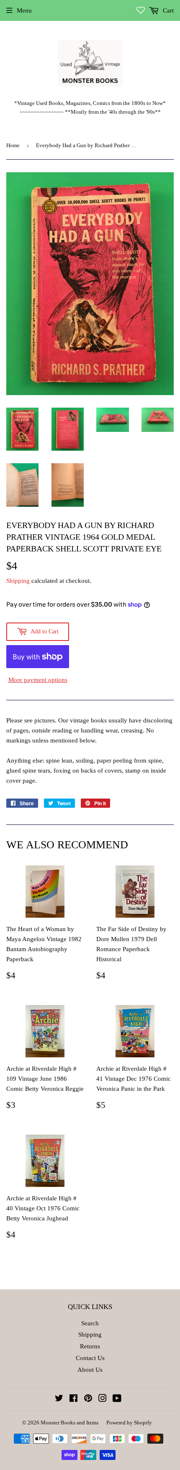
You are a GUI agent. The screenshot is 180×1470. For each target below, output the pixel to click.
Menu (24, 10)
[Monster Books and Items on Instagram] (102, 1399)
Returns (90, 1346)
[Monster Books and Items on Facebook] (73, 1399)
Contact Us (90, 1358)
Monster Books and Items (69, 1422)
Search (90, 1323)
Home (13, 145)
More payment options (37, 679)
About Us (90, 1369)
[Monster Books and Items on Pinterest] (88, 1399)
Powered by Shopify (129, 1422)
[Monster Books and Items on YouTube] (117, 1399)
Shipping (18, 580)
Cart (167, 10)
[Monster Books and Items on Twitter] (59, 1399)
